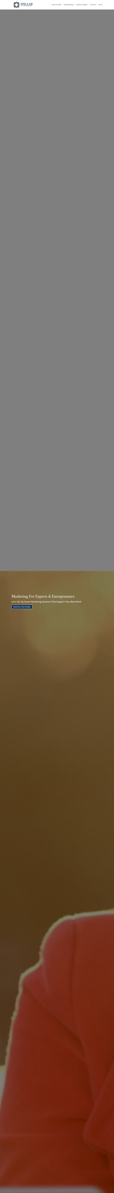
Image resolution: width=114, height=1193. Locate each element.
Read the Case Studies (22, 607)
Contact (93, 5)
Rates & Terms (81, 5)
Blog (101, 5)
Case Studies (56, 5)
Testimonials (69, 5)
